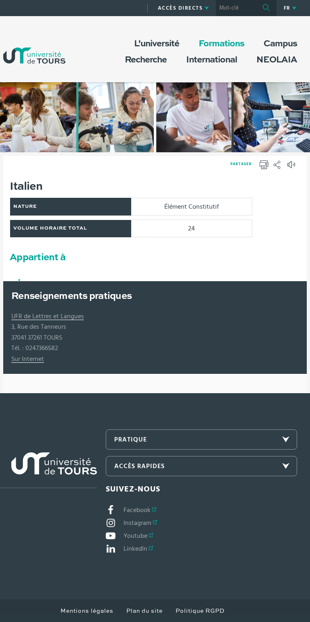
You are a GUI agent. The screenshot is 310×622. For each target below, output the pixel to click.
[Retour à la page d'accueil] (34, 47)
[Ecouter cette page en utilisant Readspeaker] (292, 167)
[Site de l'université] (48, 470)
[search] (236, 8)
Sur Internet (27, 359)
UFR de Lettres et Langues (47, 316)
